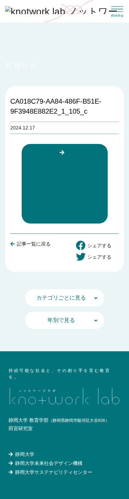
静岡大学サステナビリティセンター (53, 472)
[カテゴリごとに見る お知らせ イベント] (64, 298)
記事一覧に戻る (34, 244)
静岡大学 (24, 454)
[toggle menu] (118, 11)
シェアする (99, 245)
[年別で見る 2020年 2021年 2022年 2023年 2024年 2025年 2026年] (64, 320)
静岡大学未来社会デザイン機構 (49, 463)
